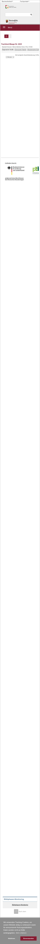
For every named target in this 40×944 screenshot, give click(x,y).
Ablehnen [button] (11, 938)
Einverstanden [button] (28, 938)
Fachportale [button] (24, 1)
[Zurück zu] (6, 36)
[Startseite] (11, 21)
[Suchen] (31, 15)
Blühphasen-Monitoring (20, 905)
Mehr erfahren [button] (21, 933)
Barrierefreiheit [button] (7, 1)
